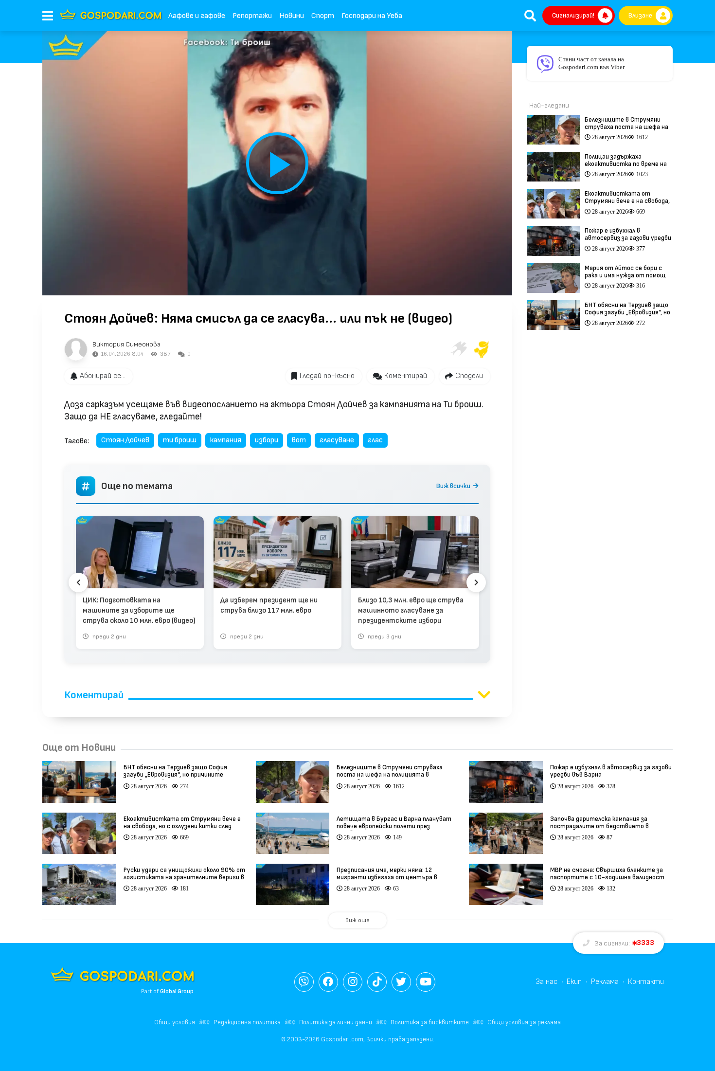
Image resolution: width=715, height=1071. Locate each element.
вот (299, 440)
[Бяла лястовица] (458, 349)
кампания (225, 440)
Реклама (605, 981)
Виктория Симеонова (126, 344)
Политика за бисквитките (430, 1022)
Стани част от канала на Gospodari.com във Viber (591, 63)
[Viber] (304, 982)
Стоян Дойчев (125, 440)
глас (375, 440)
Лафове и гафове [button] (196, 15)
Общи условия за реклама (524, 1022)
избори (266, 440)
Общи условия (174, 1022)
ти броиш (180, 440)
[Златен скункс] (481, 349)
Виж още (357, 920)
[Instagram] (352, 982)
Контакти (646, 981)
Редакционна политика (247, 1022)
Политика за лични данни (335, 1022)
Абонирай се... (102, 376)
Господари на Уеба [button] (371, 15)
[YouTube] (425, 982)
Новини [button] (291, 15)
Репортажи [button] (252, 15)
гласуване (337, 440)
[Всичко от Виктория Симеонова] (76, 349)
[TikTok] (377, 982)
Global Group (177, 991)
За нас (546, 981)
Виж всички (453, 486)
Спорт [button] (322, 15)
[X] (401, 982)
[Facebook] (328, 982)
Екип (574, 981)
